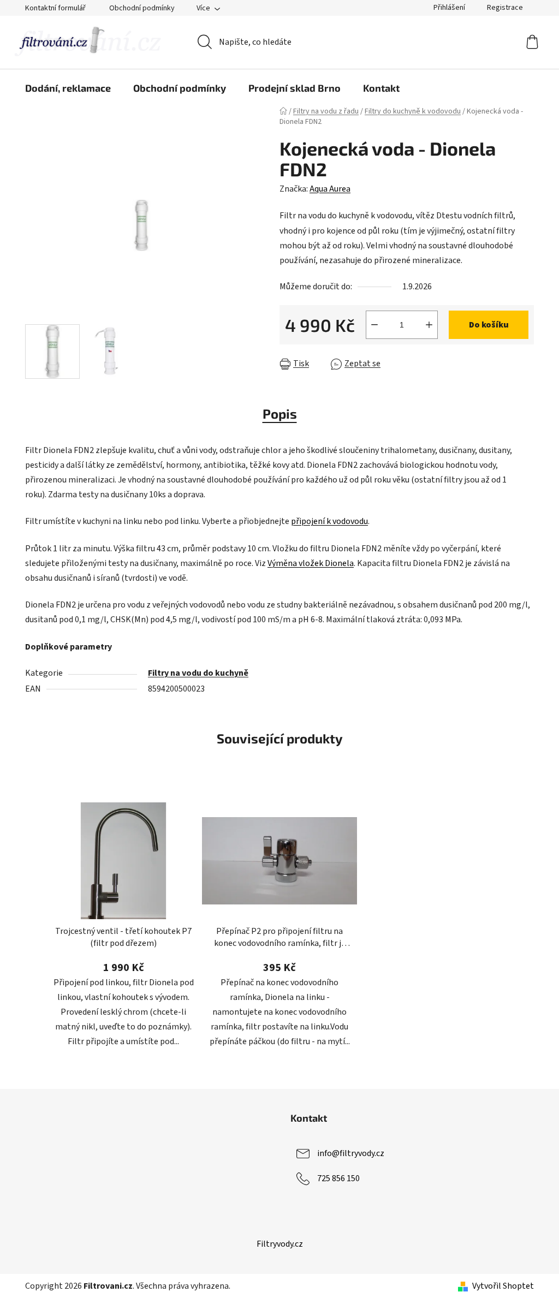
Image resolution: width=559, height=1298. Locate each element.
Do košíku (489, 325)
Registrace (505, 7)
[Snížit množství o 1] (374, 324)
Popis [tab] (280, 413)
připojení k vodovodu (329, 521)
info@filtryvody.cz (350, 1153)
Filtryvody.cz (280, 1244)
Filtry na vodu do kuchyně (198, 673)
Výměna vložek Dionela (310, 563)
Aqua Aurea (330, 189)
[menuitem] (68, 87)
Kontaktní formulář (55, 8)
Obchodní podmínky (142, 8)
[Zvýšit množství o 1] (429, 324)
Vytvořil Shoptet (503, 1286)
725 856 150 (338, 1178)
